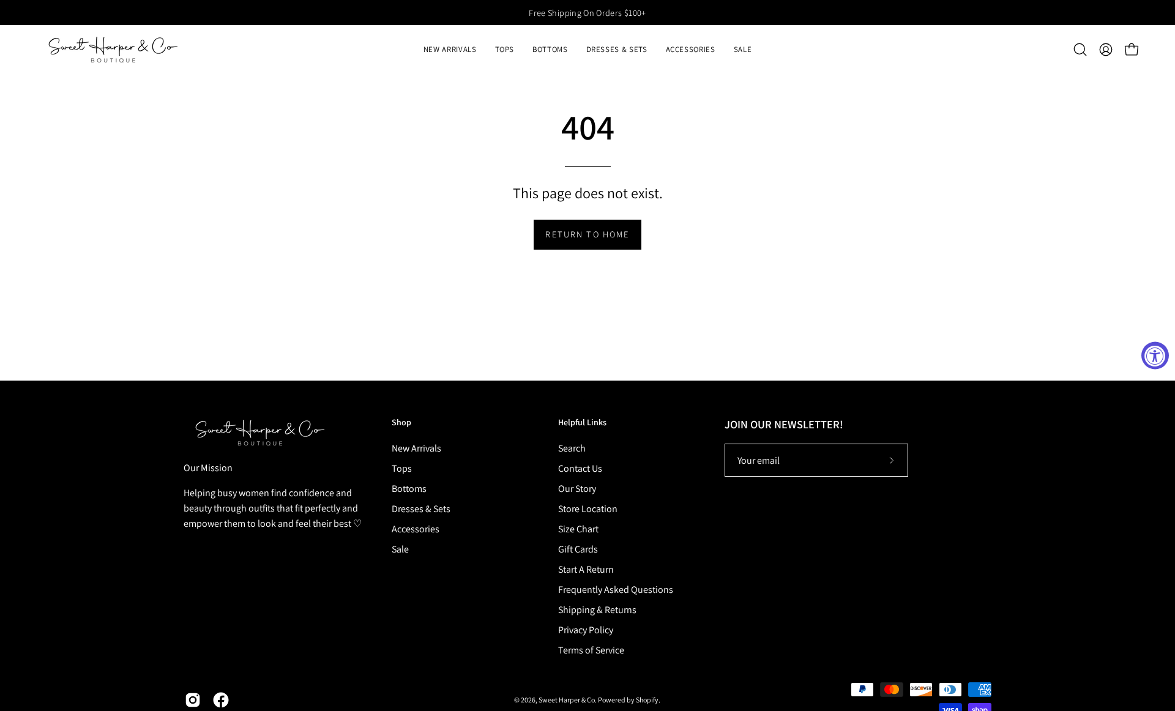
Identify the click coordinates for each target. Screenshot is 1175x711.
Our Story (577, 488)
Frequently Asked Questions (615, 589)
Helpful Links (582, 422)
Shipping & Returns (597, 609)
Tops (402, 468)
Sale (400, 549)
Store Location (587, 508)
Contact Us (580, 468)
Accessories (415, 529)
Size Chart (578, 529)
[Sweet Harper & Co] (113, 49)
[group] (587, 12)
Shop (401, 422)
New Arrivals (416, 448)
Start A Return (586, 569)
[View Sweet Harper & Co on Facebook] (221, 700)
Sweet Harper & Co (567, 699)
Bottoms (409, 488)
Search (572, 448)
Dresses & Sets (421, 508)
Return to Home (587, 234)
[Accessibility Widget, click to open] (1155, 356)
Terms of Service (591, 650)
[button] (505, 49)
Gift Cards (578, 549)
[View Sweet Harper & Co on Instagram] (193, 700)
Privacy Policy (585, 630)
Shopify (647, 699)
